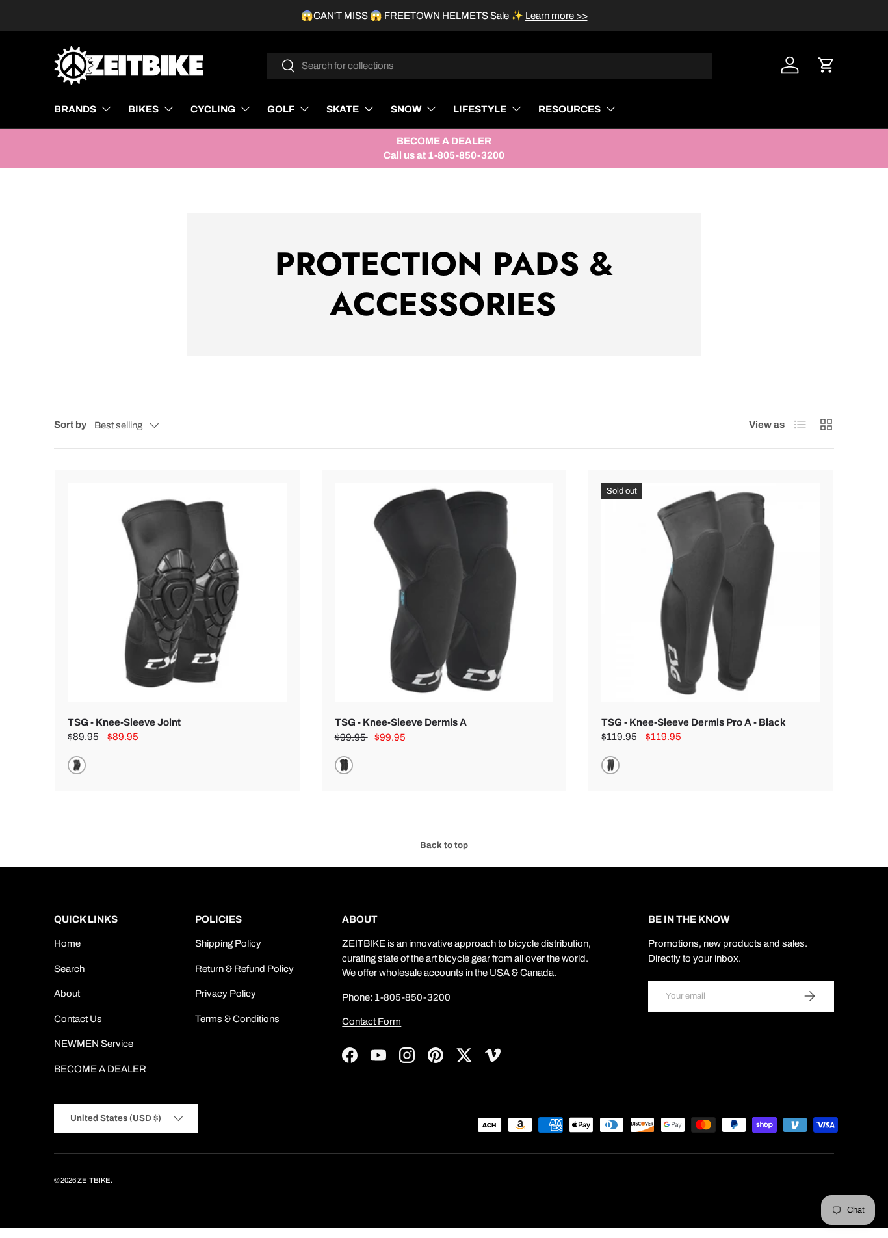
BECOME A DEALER (100, 1069)
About (67, 993)
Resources (569, 109)
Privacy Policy (225, 993)
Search (69, 969)
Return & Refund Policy (244, 969)
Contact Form (371, 1021)
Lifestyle (479, 109)
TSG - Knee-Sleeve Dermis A (401, 722)
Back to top (444, 845)
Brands (75, 109)
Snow (406, 109)
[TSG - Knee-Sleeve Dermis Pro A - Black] (710, 592)
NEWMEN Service (93, 1043)
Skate (342, 109)
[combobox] (490, 66)
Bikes (143, 109)
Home (67, 943)
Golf (280, 109)
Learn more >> (556, 15)
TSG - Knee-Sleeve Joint (124, 722)
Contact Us (78, 1019)
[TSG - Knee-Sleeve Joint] (177, 592)
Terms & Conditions (237, 1019)
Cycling (212, 109)
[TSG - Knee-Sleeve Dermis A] (444, 592)
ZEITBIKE (94, 1180)
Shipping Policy (228, 943)
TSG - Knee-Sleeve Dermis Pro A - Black (693, 722)
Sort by (70, 424)
